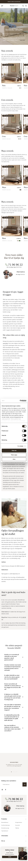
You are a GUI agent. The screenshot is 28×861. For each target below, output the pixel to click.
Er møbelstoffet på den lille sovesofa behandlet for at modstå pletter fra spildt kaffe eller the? (11, 717)
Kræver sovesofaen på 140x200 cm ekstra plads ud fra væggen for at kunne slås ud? (12, 686)
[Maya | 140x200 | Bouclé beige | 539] (11, 175)
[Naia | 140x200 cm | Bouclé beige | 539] (11, 73)
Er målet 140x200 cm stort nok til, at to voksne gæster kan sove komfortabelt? (12, 677)
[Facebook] (5, 789)
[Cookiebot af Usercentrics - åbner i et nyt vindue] (20, 401)
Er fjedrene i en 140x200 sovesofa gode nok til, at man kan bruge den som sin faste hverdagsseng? (12, 696)
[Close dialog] (26, 848)
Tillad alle (14, 450)
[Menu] (2, 6)
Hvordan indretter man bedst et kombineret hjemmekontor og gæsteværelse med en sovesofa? (12, 667)
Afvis (14, 459)
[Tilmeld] (24, 784)
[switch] (24, 431)
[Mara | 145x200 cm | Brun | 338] (11, 226)
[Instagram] (2, 789)
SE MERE (9, 856)
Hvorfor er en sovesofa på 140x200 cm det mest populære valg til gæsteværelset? (11, 657)
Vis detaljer (20, 446)
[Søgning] (23, 5)
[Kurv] (25, 5)
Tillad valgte (14, 455)
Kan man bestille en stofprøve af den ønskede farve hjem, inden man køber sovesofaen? (12, 728)
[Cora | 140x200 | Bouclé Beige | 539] (11, 124)
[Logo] (14, 5)
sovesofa (5, 343)
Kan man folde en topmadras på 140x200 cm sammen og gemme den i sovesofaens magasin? (12, 707)
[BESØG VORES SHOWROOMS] (14, 1)
